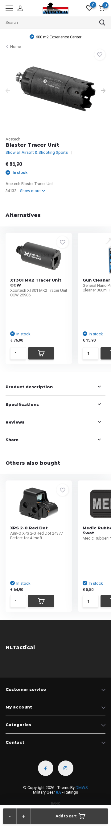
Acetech (13, 139)
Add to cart (66, 816)
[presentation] (8, 91)
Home (15, 46)
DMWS (82, 787)
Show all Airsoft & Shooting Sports (37, 152)
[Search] (102, 22)
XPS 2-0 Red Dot (29, 527)
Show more (30, 190)
